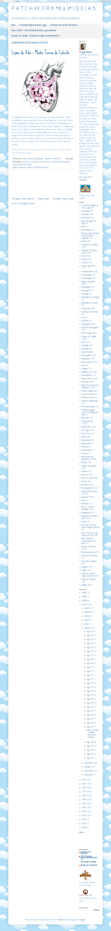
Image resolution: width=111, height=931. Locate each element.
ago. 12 (90, 675)
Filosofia (85, 320)
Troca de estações (89, 561)
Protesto (85, 484)
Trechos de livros (88, 552)
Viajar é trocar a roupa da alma (88, 575)
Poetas (84, 471)
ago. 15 (90, 687)
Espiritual (26, 162)
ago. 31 (90, 758)
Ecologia (85, 293)
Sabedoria (86, 512)
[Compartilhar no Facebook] (71, 158)
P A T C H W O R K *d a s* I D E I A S (54, 8)
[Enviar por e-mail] (66, 158)
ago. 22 (90, 714)
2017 (84, 803)
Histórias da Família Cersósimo (63, 25)
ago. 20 (90, 707)
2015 (84, 795)
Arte (83, 226)
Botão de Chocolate (89, 865)
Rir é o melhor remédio (88, 508)
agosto (88, 628)
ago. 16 (90, 691)
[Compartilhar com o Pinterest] (72, 158)
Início (13, 25)
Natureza (85, 440)
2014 (84, 791)
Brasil (84, 241)
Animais (85, 214)
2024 (84, 827)
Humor (85, 352)
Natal (84, 436)
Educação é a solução (90, 297)
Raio (83, 500)
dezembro (89, 774)
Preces (84, 481)
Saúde (84, 521)
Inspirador (35, 162)
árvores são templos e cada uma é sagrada (90, 236)
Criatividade (86, 274)
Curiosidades (87, 278)
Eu (83, 317)
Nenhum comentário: (53, 158)
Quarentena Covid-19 (90, 492)
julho (87, 624)
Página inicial (43, 198)
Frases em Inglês (89, 336)
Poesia (84, 462)
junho (87, 620)
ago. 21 (90, 710)
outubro (88, 766)
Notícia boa (86, 450)
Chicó (84, 256)
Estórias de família (90, 311)
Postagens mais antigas (63, 198)
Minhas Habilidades (90, 401)
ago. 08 (90, 659)
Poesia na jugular (89, 465)
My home (86, 433)
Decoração (86, 287)
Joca (83, 365)
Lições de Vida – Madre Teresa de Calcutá (40, 52)
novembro (89, 770)
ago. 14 (90, 683)
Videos (84, 585)
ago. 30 (90, 754)
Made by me (87, 372)
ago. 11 (90, 671)
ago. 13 (90, 679)
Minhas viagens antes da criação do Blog (90, 412)
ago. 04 (90, 643)
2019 (84, 811)
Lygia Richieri (86, 52)
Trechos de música (89, 555)
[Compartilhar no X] (69, 158)
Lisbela (84, 368)
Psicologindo (87, 488)
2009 (84, 600)
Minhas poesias (88, 406)
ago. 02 (90, 635)
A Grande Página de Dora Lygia (32, 25)
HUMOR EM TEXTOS (86, 853)
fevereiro (88, 612)
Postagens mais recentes (23, 198)
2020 (84, 815)
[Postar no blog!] (68, 158)
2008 (84, 596)
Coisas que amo (88, 266)
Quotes (15, 164)
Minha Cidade (87, 391)
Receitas (85, 503)
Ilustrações (86, 355)
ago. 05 (90, 647)
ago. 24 (90, 722)
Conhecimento (88, 271)
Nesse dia (86, 443)
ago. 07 (90, 655)
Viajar (84, 570)
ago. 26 (90, 742)
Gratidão (85, 345)
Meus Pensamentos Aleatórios (90, 386)
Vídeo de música (88, 579)
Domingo (85, 290)
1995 (84, 592)
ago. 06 (90, 651)
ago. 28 (90, 750)
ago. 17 (90, 695)
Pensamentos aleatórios (60, 162)
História (85, 348)
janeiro (88, 608)
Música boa (86, 426)
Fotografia (86, 324)
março (88, 616)
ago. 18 (90, 699)
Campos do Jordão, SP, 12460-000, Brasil (33, 167)
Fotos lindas (87, 333)
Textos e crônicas (25, 164)
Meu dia (85, 382)
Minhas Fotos (87, 397)
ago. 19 (90, 703)
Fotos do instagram (90, 327)
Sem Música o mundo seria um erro (89, 541)
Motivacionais (44, 162)
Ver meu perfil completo (85, 179)
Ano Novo (86, 217)
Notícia (84, 446)
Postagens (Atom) (27, 203)
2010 (84, 604)
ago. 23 (90, 718)
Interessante (87, 362)
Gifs (83, 342)
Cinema (85, 262)
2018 (84, 807)
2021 (84, 819)
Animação (86, 211)
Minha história (88, 394)
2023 (84, 823)
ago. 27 (90, 746)
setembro (89, 763)
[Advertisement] (43, 183)
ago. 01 (90, 631)
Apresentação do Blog (89, 222)
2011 (84, 779)
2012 (84, 783)
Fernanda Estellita (88, 861)
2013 (84, 787)
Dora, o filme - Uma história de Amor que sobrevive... (34, 30)
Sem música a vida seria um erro (90, 534)
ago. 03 (90, 639)
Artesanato (86, 230)
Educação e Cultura (90, 302)
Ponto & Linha (88, 478)
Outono (85, 453)
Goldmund (62, 919)
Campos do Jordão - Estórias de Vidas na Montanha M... (35, 35)
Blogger (82, 919)
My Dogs (85, 430)
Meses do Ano (88, 378)
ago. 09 (90, 663)
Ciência (84, 259)
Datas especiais (88, 281)
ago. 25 (90, 726)
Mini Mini (85, 418)
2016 (84, 799)
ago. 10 (90, 667)
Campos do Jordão (90, 244)
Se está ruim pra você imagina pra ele (90, 526)
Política (84, 474)
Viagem (85, 567)
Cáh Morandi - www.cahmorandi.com (89, 858)
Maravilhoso (87, 375)
